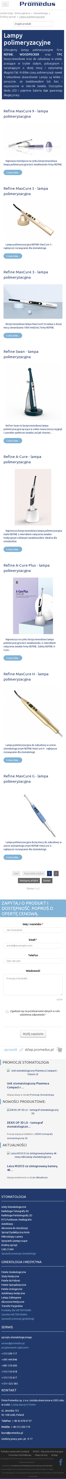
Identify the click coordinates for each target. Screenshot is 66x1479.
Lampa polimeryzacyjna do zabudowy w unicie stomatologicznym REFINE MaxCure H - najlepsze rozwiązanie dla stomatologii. (30, 749)
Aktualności (42, 1177)
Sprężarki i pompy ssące (14, 1240)
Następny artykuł (29, 880)
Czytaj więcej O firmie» (23, 1404)
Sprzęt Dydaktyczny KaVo (15, 1232)
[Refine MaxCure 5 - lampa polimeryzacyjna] (33, 219)
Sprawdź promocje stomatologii (18, 1253)
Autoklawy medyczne (13, 1293)
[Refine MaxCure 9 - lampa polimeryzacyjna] (33, 139)
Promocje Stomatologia (42, 1094)
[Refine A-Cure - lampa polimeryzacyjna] (33, 496)
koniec (47, 880)
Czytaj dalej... (13, 172)
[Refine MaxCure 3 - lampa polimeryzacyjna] (33, 301)
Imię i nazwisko (33, 924)
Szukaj (54, 1455)
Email (33, 939)
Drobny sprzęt (9, 1245)
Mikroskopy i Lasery (12, 1236)
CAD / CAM (7, 1249)
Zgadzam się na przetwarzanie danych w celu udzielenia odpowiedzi (35, 1013)
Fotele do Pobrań (10, 1280)
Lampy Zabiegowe (11, 1297)
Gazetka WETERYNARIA (14, 1314)
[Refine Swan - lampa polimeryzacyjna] (33, 391)
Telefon (33, 955)
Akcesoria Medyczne (12, 1301)
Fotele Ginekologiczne (13, 1272)
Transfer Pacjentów (12, 1306)
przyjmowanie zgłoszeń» (15, 1347)
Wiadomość (33, 970)
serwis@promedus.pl (13, 1343)
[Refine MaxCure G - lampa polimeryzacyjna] (33, 812)
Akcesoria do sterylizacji (14, 1228)
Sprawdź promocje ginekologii (17, 1318)
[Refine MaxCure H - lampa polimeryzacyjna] (33, 712)
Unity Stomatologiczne (13, 1206)
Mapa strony (41, 1455)
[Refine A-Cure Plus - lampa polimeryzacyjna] (33, 605)
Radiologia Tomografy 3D (15, 1211)
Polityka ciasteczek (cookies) (15, 1452)
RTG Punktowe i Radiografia (16, 1219)
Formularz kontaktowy (20, 1455)
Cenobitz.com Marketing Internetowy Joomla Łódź (31, 1466)
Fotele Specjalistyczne (13, 1284)
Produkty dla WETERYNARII (16, 1310)
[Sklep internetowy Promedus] (33, 1049)
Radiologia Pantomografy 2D (16, 1215)
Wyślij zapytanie (33, 1033)
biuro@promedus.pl (12, 1432)
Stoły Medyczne (10, 1276)
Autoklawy (7, 1223)
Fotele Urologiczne (11, 1289)
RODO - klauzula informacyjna (48, 1452)
